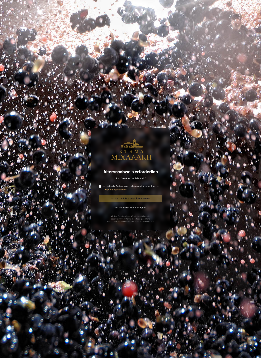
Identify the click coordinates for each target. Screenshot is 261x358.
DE (254, 5)
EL (236, 5)
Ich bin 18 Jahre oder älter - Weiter (130, 198)
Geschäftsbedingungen (115, 189)
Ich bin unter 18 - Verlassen (130, 207)
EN (245, 5)
